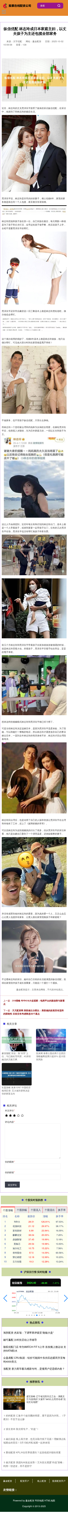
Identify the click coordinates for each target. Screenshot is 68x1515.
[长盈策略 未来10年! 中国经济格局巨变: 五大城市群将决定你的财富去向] (17, 1073)
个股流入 (36, 1210)
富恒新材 (17, 1230)
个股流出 (50, 1210)
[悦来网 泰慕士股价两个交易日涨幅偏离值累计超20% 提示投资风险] (51, 1039)
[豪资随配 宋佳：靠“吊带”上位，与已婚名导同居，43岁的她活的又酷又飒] (17, 1039)
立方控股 (17, 1261)
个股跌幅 (22, 1210)
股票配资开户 (58, 1480)
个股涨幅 (8, 1210)
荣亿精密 (17, 1257)
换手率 (62, 1210)
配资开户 (24, 1480)
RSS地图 (39, 1500)
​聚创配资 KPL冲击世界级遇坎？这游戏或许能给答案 (33, 1452)
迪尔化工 (17, 1248)
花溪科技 (17, 1226)
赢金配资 (7, 1480)
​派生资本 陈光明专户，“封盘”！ (22, 1429)
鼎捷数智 (17, 1239)
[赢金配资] (16, 5)
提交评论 (12, 1184)
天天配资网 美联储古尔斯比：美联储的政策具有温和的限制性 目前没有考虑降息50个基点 (33, 1012)
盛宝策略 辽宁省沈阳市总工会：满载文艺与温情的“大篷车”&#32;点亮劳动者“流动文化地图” (46, 1399)
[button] (5, 1298)
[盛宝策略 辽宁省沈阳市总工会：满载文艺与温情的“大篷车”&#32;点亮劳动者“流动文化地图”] (14, 1399)
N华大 (17, 1221)
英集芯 (17, 1243)
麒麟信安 (17, 1234)
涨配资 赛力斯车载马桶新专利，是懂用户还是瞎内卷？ (34, 1368)
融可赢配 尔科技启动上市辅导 (20, 1340)
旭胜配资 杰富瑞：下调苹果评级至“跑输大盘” (28, 1332)
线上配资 (41, 1480)
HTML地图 (49, 1500)
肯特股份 (17, 1252)
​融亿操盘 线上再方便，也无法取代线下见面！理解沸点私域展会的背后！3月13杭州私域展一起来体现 (34, 1440)
